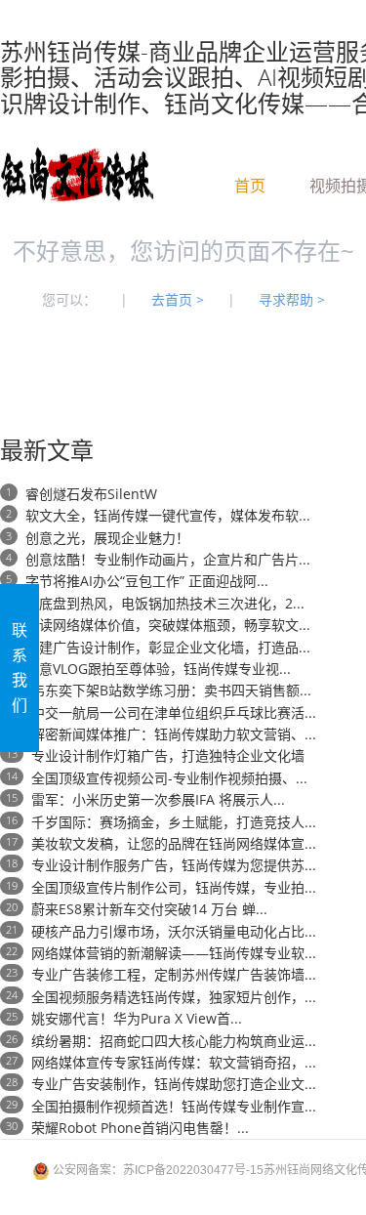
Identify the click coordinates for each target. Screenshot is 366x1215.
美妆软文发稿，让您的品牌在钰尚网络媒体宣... (173, 843)
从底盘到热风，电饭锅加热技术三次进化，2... (165, 603)
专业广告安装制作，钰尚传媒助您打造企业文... (173, 1083)
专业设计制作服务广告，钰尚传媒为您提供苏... (173, 865)
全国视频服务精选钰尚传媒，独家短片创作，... (173, 996)
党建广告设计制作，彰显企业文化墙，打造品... (167, 647)
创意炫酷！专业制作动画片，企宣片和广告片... (167, 559)
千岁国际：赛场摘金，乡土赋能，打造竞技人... (173, 822)
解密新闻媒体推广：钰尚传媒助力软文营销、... (173, 734)
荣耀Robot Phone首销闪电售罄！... (140, 1127)
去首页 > (177, 299)
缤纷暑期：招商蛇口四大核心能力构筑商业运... (173, 1040)
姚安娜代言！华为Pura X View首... (136, 1018)
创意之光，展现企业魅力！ (107, 537)
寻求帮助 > (292, 299)
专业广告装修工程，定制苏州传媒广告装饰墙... (173, 974)
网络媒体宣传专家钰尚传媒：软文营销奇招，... (173, 1062)
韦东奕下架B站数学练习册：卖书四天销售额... (171, 690)
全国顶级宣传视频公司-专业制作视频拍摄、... (169, 778)
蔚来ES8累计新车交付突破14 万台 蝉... (149, 909)
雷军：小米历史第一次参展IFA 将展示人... (158, 799)
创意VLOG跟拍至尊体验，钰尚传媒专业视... (158, 668)
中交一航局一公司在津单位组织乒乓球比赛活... (173, 712)
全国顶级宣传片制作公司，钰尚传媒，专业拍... (173, 887)
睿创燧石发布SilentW (91, 493)
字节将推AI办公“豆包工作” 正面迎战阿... (146, 580)
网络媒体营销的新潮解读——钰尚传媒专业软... (173, 952)
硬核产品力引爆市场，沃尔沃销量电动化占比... (173, 931)
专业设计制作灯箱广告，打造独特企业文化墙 (168, 755)
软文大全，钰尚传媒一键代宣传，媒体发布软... (167, 515)
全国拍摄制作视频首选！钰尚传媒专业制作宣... (173, 1106)
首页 (249, 182)
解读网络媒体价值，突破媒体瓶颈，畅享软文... (167, 624)
